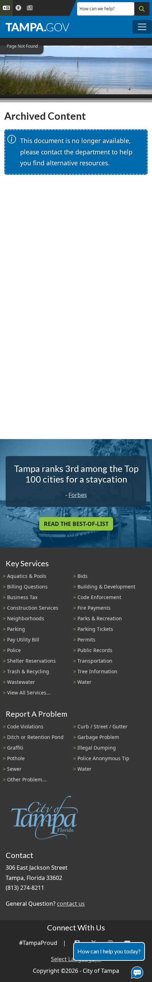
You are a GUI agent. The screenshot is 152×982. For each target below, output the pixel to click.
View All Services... (29, 692)
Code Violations (25, 726)
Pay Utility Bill (23, 639)
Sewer (14, 768)
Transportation (94, 660)
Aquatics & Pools (26, 576)
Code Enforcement (99, 597)
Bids (82, 576)
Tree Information (97, 671)
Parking (16, 629)
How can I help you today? (109, 951)
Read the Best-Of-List (76, 524)
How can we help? (97, 9)
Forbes (78, 495)
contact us (71, 903)
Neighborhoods (25, 618)
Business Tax (22, 597)
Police (14, 650)
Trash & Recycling (28, 671)
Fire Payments (94, 607)
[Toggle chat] (136, 971)
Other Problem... (26, 779)
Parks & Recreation (99, 618)
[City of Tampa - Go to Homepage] (37, 27)
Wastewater (21, 682)
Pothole (16, 758)
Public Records (94, 650)
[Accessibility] (18, 8)
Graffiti (15, 747)
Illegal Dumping (96, 747)
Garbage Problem (98, 737)
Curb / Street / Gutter (102, 726)
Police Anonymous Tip (103, 758)
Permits (86, 639)
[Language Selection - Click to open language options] (6, 8)
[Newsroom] (29, 8)
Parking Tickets (95, 629)
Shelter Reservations (31, 660)
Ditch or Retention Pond (35, 737)
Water (84, 682)
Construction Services (32, 607)
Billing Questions (27, 586)
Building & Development (106, 586)
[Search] (141, 9)
